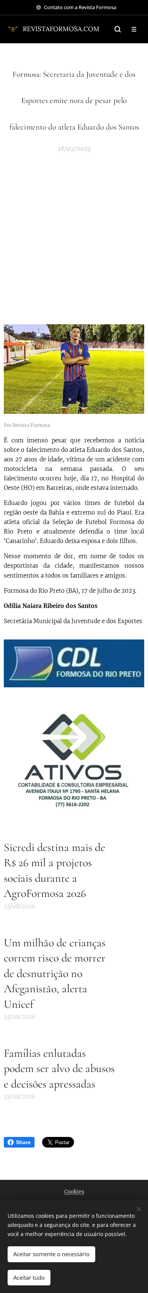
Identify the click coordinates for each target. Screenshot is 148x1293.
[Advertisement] (74, 238)
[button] (117, 29)
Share (23, 1142)
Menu (134, 29)
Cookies (74, 1191)
